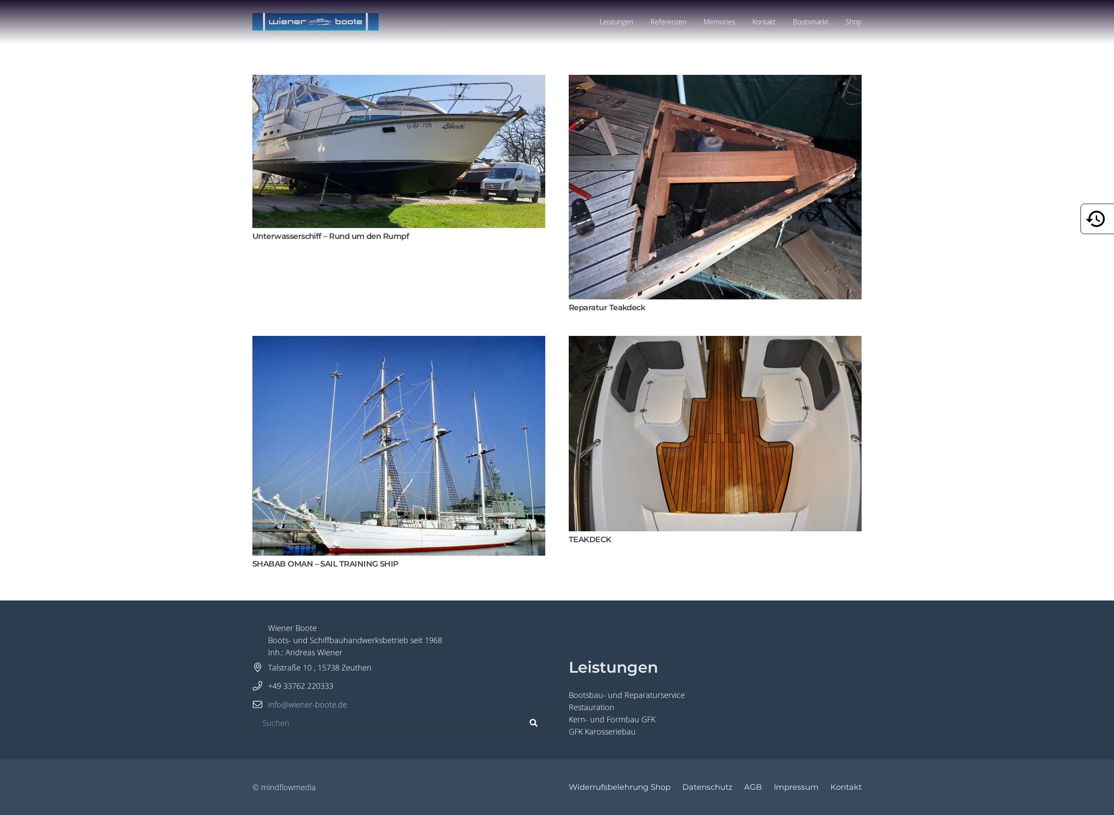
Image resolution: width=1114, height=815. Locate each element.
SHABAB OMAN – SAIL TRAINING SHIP (325, 564)
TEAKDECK (590, 539)
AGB (753, 787)
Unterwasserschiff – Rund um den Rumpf (330, 236)
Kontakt (846, 787)
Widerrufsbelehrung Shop (620, 787)
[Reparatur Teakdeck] (715, 81)
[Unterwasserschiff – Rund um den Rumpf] (398, 81)
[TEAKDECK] (715, 342)
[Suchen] (533, 723)
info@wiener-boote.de (307, 704)
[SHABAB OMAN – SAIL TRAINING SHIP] (398, 342)
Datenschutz (707, 787)
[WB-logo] (315, 21)
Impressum (796, 787)
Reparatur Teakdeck (607, 307)
